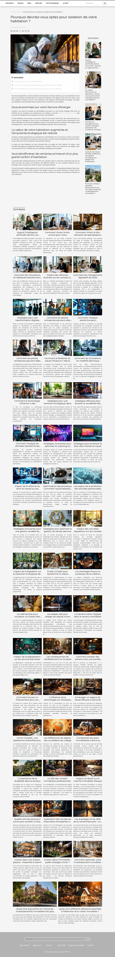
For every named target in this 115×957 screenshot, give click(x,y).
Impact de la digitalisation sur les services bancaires (27, 657)
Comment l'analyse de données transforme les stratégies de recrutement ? (27, 446)
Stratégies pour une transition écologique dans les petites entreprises (57, 403)
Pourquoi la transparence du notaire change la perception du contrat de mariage (93, 126)
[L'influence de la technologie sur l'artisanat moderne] (57, 686)
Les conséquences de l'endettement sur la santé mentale (57, 659)
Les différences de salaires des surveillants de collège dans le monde (57, 740)
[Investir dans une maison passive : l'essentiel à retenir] (27, 849)
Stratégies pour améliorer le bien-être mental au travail (87, 444)
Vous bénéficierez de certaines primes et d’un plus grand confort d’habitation (38, 89)
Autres (65, 3)
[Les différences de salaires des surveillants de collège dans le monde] (57, 727)
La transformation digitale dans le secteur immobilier (87, 615)
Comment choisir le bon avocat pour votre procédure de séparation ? (57, 235)
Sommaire (18, 77)
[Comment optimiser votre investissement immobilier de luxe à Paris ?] (87, 849)
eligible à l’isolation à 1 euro (67, 113)
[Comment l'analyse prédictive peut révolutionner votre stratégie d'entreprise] (87, 307)
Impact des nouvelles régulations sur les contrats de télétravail (87, 531)
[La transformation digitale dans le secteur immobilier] (87, 603)
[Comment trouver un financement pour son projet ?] (27, 686)
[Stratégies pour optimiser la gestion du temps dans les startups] (57, 518)
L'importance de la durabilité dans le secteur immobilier (27, 781)
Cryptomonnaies (52, 3)
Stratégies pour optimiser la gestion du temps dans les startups (57, 531)
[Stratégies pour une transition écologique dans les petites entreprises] (57, 390)
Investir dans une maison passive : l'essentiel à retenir (27, 860)
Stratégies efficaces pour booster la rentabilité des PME (87, 403)
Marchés (38, 3)
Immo (29, 3)
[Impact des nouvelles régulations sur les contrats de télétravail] (87, 518)
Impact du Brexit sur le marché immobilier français (88, 779)
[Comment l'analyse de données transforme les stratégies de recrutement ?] (27, 433)
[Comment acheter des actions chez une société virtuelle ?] (87, 646)
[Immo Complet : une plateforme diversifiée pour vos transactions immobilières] (27, 727)
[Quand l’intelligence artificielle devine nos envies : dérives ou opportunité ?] (93, 50)
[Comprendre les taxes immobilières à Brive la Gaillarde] (87, 727)
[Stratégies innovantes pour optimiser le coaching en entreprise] (57, 433)
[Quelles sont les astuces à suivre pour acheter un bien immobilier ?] (27, 808)
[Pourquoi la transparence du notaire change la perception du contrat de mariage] (93, 111)
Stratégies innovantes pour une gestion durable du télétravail (27, 531)
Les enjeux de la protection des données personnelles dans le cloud (88, 488)
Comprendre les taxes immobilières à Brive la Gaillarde (88, 740)
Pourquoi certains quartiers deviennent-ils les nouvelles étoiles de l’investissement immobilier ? (93, 188)
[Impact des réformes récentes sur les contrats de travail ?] (57, 264)
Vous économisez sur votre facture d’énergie (28, 81)
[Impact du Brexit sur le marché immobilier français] (87, 768)
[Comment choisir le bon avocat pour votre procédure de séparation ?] (57, 222)
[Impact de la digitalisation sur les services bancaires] (27, 646)
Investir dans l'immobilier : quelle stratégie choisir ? (57, 860)
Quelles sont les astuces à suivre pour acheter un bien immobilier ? (27, 821)
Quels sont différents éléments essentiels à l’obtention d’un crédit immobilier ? (80, 910)
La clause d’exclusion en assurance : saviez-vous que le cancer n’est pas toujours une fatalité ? (92, 95)
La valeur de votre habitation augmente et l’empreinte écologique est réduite (38, 85)
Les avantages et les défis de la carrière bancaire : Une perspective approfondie (87, 821)
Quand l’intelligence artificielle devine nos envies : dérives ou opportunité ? (93, 64)
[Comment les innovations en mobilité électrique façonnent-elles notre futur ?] (87, 347)
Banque (20, 3)
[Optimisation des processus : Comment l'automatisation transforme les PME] (57, 475)
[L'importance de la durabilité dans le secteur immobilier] (27, 768)
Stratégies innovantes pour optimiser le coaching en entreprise (57, 446)
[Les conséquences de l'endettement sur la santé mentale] (57, 646)
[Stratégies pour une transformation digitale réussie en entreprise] (27, 307)
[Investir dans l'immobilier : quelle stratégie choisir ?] (57, 849)
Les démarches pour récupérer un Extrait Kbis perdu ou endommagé (27, 616)
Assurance (9, 3)
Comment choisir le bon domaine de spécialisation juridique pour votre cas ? (87, 235)
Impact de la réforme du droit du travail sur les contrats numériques (27, 488)
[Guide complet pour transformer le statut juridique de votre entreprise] (57, 561)
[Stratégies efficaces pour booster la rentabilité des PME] (87, 390)
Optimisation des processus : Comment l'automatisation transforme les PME (57, 488)
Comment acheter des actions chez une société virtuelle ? (87, 659)
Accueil (13, 12)
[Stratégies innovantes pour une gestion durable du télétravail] (27, 518)
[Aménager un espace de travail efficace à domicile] (87, 686)
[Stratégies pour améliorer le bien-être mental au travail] (87, 433)
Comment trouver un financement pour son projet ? (27, 700)
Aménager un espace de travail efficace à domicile (88, 698)
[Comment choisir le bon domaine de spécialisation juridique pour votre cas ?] (87, 222)
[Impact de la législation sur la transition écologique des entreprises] (27, 561)
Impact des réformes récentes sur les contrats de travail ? (57, 277)
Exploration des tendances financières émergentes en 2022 (57, 821)
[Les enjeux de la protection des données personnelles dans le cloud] (87, 475)
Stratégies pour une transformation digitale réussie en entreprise (27, 320)
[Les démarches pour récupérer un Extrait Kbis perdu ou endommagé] (27, 603)
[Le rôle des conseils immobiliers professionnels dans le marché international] (57, 768)
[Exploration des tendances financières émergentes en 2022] (57, 808)
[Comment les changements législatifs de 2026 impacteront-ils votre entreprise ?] (87, 264)
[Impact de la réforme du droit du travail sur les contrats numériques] (27, 475)
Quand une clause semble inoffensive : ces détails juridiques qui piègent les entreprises (93, 156)
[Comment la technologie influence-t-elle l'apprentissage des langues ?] (27, 390)
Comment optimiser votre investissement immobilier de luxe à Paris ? (88, 862)
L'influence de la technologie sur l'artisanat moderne (57, 700)
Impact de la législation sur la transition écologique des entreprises (27, 574)
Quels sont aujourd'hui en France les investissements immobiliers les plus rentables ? (35, 911)
